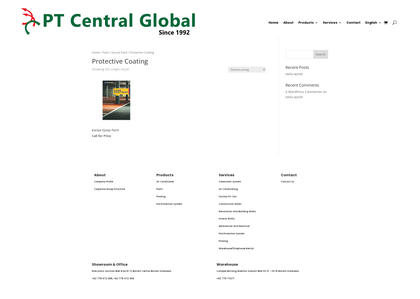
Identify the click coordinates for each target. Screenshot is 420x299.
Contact (353, 23)
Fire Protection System (169, 204)
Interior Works (226, 218)
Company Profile (103, 181)
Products (306, 23)
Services (330, 23)
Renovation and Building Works (237, 211)
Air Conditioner (165, 181)
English (371, 23)
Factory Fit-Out (228, 196)
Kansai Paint (120, 52)
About (288, 23)
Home (273, 23)
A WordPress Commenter (303, 92)
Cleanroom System (230, 181)
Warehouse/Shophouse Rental (236, 248)
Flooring (161, 196)
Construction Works (230, 204)
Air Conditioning (228, 189)
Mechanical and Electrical (234, 226)
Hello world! (294, 74)
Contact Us (287, 181)
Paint (105, 52)
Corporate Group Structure (109, 189)
